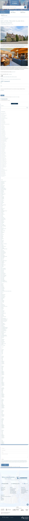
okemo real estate (3, 276)
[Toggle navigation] (27, 1)
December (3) (2, 385)
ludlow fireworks (3, 251)
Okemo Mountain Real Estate (17, 79)
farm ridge (2, 213)
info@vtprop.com (16, 483)
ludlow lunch (2, 254)
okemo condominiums (12, 76)
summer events (2, 310)
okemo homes (2, 272)
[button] (25, 7)
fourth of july (2, 224)
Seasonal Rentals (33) (3, 145)
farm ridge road (2, 214)
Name (1, 82)
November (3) (2, 443)
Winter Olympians (3, 341)
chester (2, 195)
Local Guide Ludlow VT (3, 246)
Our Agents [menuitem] (2, 498)
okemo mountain (3, 274)
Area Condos (13, 12)
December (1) (2, 374)
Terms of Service (17, 466)
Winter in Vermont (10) (3, 175)
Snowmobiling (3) (3, 150)
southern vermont (3, 305)
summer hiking (2, 311)
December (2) (2, 363)
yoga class (2, 344)
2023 (1, 375)
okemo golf (2, 271)
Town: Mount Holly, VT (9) (3, 163)
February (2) (2, 419)
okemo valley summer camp (4, 281)
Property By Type (4, 15)
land (1, 239)
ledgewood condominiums (4, 243)
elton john (2, 205)
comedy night (2, 197)
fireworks (2, 216)
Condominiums (2, 79)
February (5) (2, 377)
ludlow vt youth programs (4, 260)
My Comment (2, 90)
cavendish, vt (2, 194)
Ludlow (2, 249)
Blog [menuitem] (1, 497)
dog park (2, 203)
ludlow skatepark (3, 255)
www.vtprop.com (10, 74)
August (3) (2, 371)
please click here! (13, 71)
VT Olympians (2, 333)
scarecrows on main (3, 296)
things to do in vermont (3, 321)
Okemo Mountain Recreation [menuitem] (24, 490)
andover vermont (3, 185)
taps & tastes (2, 315)
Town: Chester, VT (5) (3, 160)
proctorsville (2, 289)
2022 (1, 386)
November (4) (2, 384)
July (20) (2, 403)
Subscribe (14, 103)
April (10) (2, 390)
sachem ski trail (2, 295)
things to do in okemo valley (4, 320)
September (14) (2, 405)
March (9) (2, 389)
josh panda (2, 236)
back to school (2, 186)
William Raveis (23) (3, 172)
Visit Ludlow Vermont (3, 332)
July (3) (2, 353)
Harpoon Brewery (3, 230)
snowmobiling (2, 301)
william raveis (2, 336)
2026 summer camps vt (3, 181)
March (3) (2, 378)
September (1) (2, 361)
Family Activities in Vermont (4, 210)
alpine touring (2, 183)
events (1, 207)
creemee (2, 201)
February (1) (2, 349)
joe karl (2, 235)
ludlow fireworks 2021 (3, 252)
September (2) (2, 394)
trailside (2, 322)
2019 (1, 417)
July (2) (2, 423)
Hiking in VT (2, 232)
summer (2, 309)
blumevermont (2, 192)
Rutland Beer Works (3, 294)
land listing (2, 241)
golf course (2, 227)
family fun (2, 212)
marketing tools (2, 262)
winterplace (2, 342)
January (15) (2, 387)
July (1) (2, 360)
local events (2, 245)
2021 (1, 398)
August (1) (2, 434)
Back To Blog (2, 18)
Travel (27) (2, 168)
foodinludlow (2, 222)
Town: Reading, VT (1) (3, 165)
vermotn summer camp (3, 330)
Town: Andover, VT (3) (3, 158)
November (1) (2, 373)
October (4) (2, 395)
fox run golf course (3, 225)
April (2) (2, 351)
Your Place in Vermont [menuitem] (23, 491)
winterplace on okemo (3, 343)
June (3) (2, 422)
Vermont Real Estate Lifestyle (4, 328)
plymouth (2, 284)
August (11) (2, 404)
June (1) (2, 359)
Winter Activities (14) (3, 173)
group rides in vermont (3, 228)
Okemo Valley (2, 279)
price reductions (3, 288)
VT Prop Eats (2, 334)
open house (2, 283)
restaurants (2, 292)
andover (2, 184)
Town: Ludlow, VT (7, 79)
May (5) (2, 368)
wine (1, 338)
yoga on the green (3, 345)
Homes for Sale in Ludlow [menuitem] (13, 491)
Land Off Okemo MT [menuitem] (12, 490)
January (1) (2, 399)
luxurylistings (2, 261)
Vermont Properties (3, 24)
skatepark (2, 298)
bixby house (2, 190)
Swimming (2, 314)
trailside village (7, 76)
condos (2, 199)
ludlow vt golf (2, 259)
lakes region (2, 238)
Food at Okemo (2, 221)
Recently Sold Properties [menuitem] (13, 492)
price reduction (2, 287)
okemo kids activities (3, 273)
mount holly (2, 263)
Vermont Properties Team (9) (4, 170)
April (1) (2, 357)
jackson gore (2, 234)
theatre (2, 317)
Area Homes (3, 12)
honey (1, 233)
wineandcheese (2, 339)
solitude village (2, 304)
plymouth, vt (2, 285)
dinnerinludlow (2, 202)
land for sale (2, 240)
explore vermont (3, 208)
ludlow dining (2, 250)
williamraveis (2, 337)
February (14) (2, 388)
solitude (2, 303)
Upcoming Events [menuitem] (23, 488)
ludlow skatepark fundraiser (4, 256)
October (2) (2, 383)
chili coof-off (2, 196)
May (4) (2, 380)
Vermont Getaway (3, 326)
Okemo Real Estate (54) (3, 140)
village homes (2, 331)
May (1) (2, 358)
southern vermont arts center (4, 306)
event (1, 206)
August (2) (2, 424)
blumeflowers (2, 191)
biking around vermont (3, 189)
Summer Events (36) (3, 155)
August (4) (2, 393)
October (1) (2, 442)
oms (1, 282)
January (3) (2, 418)
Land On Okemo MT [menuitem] (12, 489)
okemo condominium (3, 268)
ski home (2, 299)
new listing (4, 76)
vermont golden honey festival (4, 327)
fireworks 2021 (2, 217)
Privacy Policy (13, 466)
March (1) (2, 350)
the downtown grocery (3, 316)
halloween (2, 229)
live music (2, 244)
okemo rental (2, 277)
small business (2, 300)
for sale (1, 76)
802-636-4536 (5, 483)
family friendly (2, 211)
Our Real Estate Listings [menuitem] (13, 488)
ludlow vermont (2, 257)
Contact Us (2, 490)
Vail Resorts (2, 325)
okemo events (2, 270)
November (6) (2, 396)
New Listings (11, 79)
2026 (1, 348)
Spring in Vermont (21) (3, 153)
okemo (16, 76)
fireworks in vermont (3, 219)
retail (1, 293)
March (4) (2, 420)
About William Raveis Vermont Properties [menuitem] (6, 496)
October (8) (2, 406)
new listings (2, 266)
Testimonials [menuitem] (2, 499)
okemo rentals (2, 278)
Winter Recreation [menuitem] (23, 489)
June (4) (2, 369)
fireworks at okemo (3, 218)
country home (2, 200)
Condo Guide (22, 12)
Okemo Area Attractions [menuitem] (24, 492)
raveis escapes (2, 290)
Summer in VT (2, 312)
